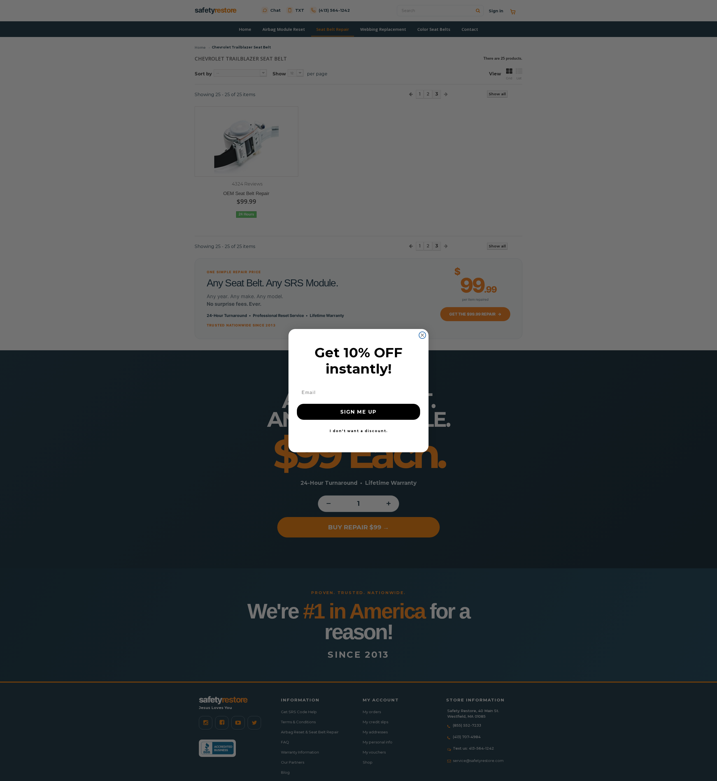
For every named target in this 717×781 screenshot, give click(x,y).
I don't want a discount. (359, 431)
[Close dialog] (422, 335)
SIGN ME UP (358, 412)
